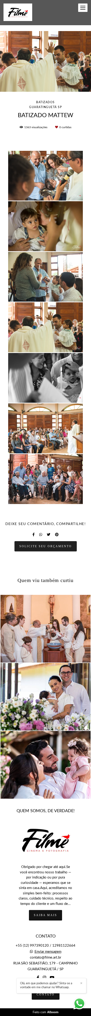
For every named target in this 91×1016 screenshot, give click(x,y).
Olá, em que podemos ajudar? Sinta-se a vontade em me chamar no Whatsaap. (46, 985)
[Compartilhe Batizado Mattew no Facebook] (33, 534)
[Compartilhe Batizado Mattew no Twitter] (48, 534)
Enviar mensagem (48, 951)
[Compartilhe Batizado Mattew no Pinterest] (57, 534)
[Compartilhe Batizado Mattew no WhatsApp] (40, 534)
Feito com (46, 1012)
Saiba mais (45, 915)
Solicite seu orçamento (45, 546)
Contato (46, 994)
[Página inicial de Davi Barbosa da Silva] (18, 13)
